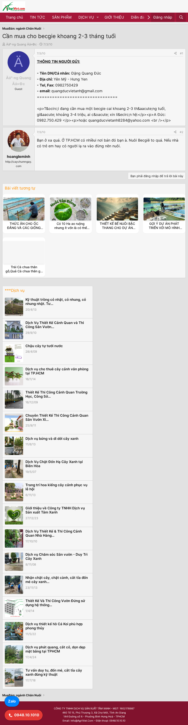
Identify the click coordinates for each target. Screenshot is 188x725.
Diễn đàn (138, 17)
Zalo (12, 701)
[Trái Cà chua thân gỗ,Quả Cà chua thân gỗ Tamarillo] (23, 252)
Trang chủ (14, 17)
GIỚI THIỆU (114, 17)
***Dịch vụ (15, 290)
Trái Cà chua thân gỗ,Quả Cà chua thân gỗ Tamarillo (24, 271)
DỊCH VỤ (86, 17)
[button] (97, 17)
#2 (181, 132)
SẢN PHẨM (62, 17)
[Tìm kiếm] (181, 17)
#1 (181, 53)
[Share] (175, 53)
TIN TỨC (37, 17)
